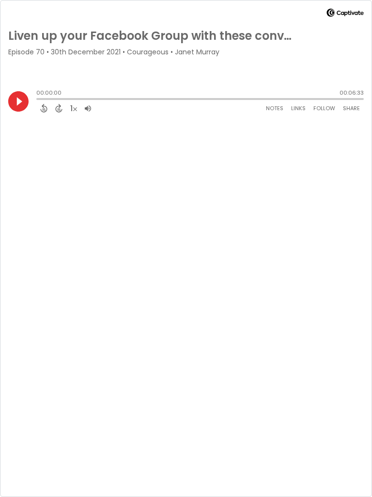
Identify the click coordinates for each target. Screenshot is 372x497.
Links (298, 108)
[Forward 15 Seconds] (58, 108)
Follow (324, 108)
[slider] (39, 100)
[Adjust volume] (88, 108)
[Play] (18, 101)
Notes (274, 108)
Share (351, 108)
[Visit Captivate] (345, 14)
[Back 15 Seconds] (43, 108)
